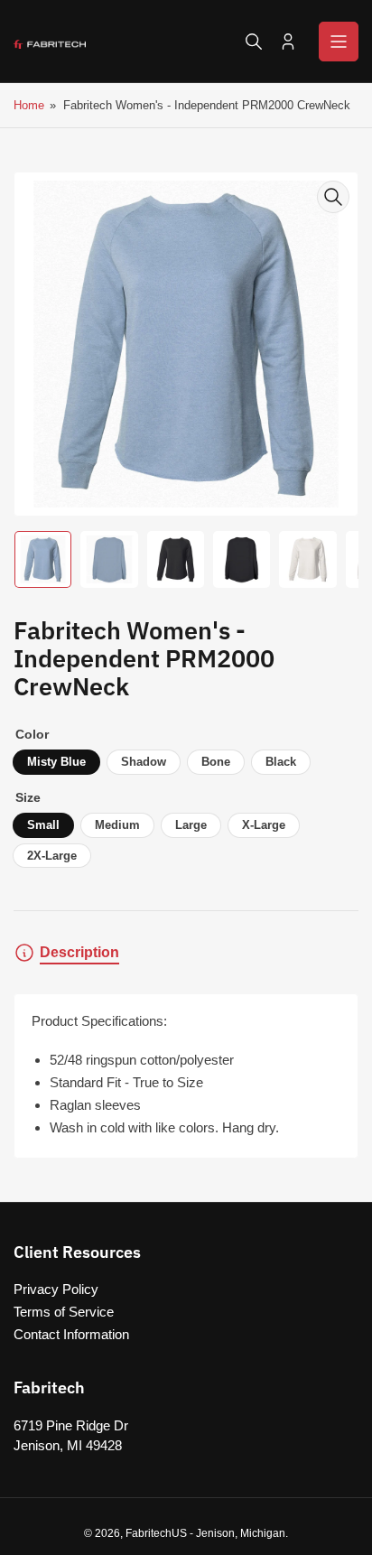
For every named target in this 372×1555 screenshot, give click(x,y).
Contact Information (71, 1334)
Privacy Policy (56, 1289)
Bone (215, 761)
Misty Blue (56, 761)
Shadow (143, 761)
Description (79, 952)
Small (43, 825)
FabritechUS (156, 1533)
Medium (117, 825)
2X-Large (52, 855)
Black (280, 761)
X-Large (263, 825)
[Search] (254, 41)
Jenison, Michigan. (242, 1533)
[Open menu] (338, 41)
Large (191, 825)
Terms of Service (64, 1311)
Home (29, 105)
